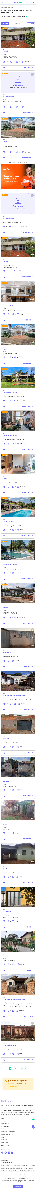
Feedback (4, 1139)
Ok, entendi (18, 1186)
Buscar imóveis (5, 1123)
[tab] (17, 45)
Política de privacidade (6, 1162)
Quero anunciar (5, 1126)
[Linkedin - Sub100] (9, 1154)
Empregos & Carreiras (7, 1134)
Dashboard (4, 1129)
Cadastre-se (4, 1121)
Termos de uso (4, 1160)
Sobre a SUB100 (5, 1145)
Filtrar (6, 23)
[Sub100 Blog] (12, 1154)
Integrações (4, 1142)
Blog (2, 1137)
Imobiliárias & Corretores (8, 1131)
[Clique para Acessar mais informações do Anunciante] (18, 176)
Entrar (3, 1118)
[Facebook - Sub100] (2, 1154)
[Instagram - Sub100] (6, 1154)
